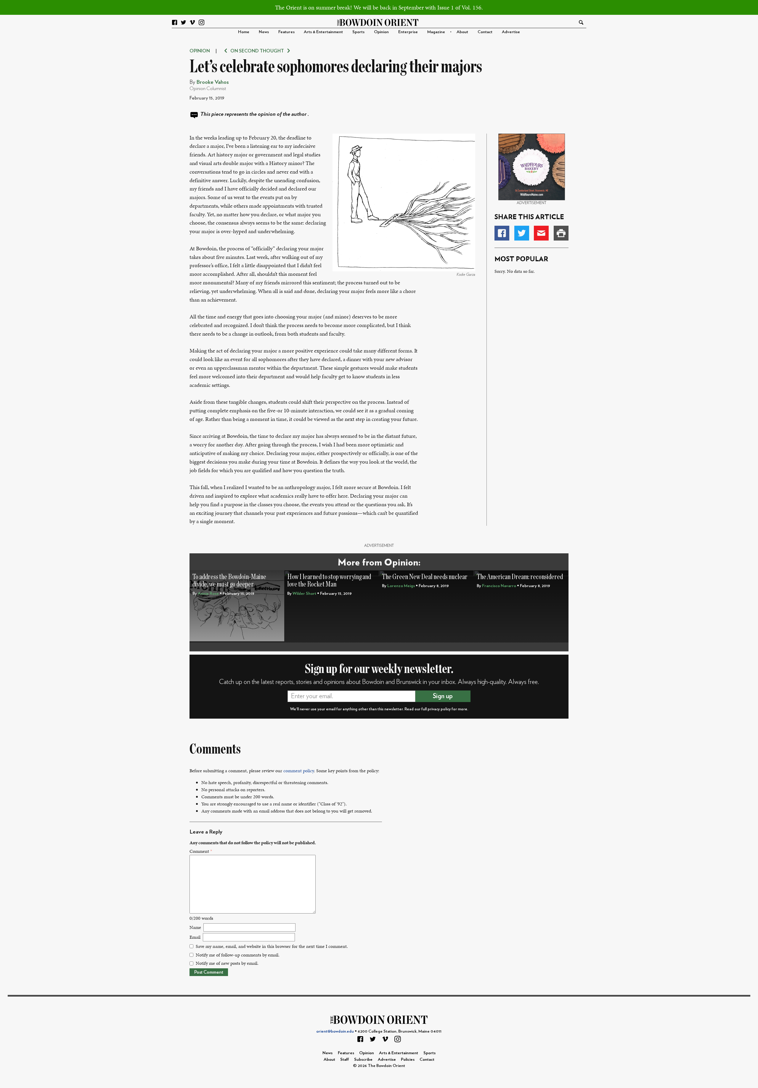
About (462, 32)
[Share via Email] (541, 233)
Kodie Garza (466, 275)
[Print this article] (561, 233)
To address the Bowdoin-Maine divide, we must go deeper (229, 580)
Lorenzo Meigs (401, 586)
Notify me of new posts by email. (227, 963)
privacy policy (439, 709)
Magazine (436, 32)
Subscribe (363, 1059)
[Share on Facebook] (501, 233)
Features (286, 32)
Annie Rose (208, 593)
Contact (485, 32)
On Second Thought (257, 51)
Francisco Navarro (499, 586)
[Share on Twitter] (521, 233)
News (264, 32)
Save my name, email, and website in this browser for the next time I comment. (272, 946)
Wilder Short (304, 593)
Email (195, 937)
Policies (408, 1059)
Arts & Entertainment (323, 32)
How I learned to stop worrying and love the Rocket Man (329, 580)
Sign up (443, 696)
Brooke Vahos (212, 82)
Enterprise (408, 32)
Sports (358, 32)
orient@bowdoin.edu (335, 1031)
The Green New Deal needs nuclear (425, 577)
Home (243, 32)
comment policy (298, 770)
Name (195, 927)
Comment (201, 851)
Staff (344, 1059)
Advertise (511, 32)
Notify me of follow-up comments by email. (238, 954)
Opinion (381, 32)
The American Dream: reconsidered (520, 577)
